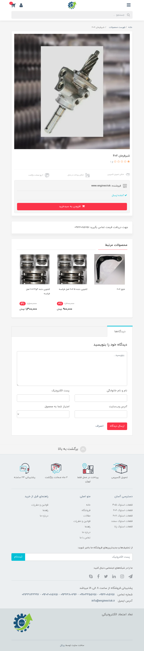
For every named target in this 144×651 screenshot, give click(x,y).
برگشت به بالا (68, 449)
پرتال (62, 645)
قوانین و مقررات (81, 521)
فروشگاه (86, 510)
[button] (15, 5)
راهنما (87, 526)
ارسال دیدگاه (117, 426)
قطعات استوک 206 (123, 510)
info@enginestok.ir (103, 601)
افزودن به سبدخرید (70, 206)
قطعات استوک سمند (122, 521)
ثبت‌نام (18, 557)
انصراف (99, 426)
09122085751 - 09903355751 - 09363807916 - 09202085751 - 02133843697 (68, 595)
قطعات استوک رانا (123, 526)
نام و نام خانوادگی (117, 391)
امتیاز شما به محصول (57, 406)
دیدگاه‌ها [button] (119, 331)
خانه (88, 505)
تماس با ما (85, 537)
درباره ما (86, 532)
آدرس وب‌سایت (118, 406)
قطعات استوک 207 (123, 515)
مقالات (86, 515)
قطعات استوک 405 (123, 505)
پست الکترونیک (60, 391)
